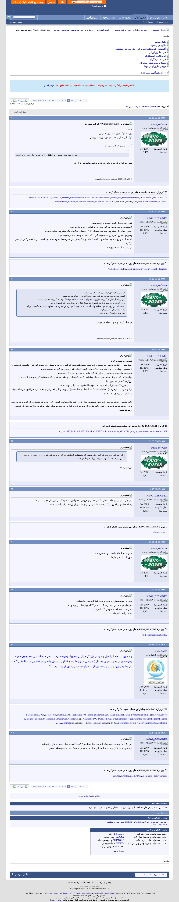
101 (44, 100)
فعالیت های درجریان (158, 17)
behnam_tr (106, 714)
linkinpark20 (146, 197)
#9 (12, 644)
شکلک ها (120, 837)
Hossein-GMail (54, 718)
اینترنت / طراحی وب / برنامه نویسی (130, 30)
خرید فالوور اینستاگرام (155, 56)
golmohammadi (77, 197)
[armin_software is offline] (154, 139)
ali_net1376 (64, 431)
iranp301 (66, 718)
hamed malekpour (101, 197)
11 (53, 100)
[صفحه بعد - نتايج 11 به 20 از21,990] (24, 100)
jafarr (73, 718)
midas (116, 431)
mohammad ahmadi (85, 201)
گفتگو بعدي (84, 796)
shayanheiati (152, 201)
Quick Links (148, 22)
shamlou (163, 634)
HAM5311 (101, 431)
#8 (12, 589)
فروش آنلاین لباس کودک (154, 66)
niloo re (156, 532)
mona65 (102, 722)
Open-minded (123, 722)
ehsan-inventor (131, 714)
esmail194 (56, 197)
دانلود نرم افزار (108, 17)
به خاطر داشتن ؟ (98, 6)
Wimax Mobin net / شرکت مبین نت (143, 106)
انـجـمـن (156, 30)
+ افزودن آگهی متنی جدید (153, 72)
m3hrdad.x (115, 718)
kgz (119, 197)
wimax (138, 821)
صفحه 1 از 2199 (77, 100)
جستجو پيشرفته (16, 22)
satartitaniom (133, 268)
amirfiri (30, 197)
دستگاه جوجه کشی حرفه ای (152, 63)
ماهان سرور (160, 42)
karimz (114, 197)
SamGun (142, 201)
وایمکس (111, 821)
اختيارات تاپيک (20, 112)
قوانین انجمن (49, 85)
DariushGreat (118, 714)
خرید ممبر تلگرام (158, 59)
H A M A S (90, 431)
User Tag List (162, 813)
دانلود (25, 874)
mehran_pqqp (126, 718)
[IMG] (118, 840)
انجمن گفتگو (140, 17)
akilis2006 (39, 714)
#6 (12, 489)
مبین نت (59, 722)
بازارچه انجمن (125, 17)
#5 (12, 441)
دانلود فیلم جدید (158, 45)
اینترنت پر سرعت (151, 821)
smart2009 (162, 431)
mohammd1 (100, 201)
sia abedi (163, 201)
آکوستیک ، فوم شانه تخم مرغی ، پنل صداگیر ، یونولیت (140, 49)
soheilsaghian (160, 268)
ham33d (89, 197)
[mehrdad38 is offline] (155, 671)
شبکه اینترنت (103, 30)
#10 (12, 732)
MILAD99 (125, 431)
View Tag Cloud (159, 824)
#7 (12, 542)
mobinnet (129, 821)
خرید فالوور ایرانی (157, 52)
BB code (118, 834)
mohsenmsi (153, 634)
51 (49, 100)
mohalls (152, 718)
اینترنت (163, 821)
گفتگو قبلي (95, 796)
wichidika (162, 722)
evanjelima (144, 714)
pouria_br (134, 722)
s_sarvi (164, 532)
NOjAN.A (110, 201)
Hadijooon (31, 718)
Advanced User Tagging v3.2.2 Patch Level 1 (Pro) (71, 893)
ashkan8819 (79, 714)
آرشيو (18, 874)
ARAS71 (81, 431)
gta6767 (154, 714)
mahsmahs (62, 201)
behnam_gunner (93, 714)
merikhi (71, 201)
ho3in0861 (41, 718)
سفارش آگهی (92, 17)
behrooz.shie (120, 268)
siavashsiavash (147, 268)
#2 (12, 211)
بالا (13, 874)
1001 (34, 100)
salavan (143, 722)
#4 (12, 349)
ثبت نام (51, 2)
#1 (12, 118)
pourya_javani (137, 431)
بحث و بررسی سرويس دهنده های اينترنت (73, 30)
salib (135, 201)
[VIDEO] (120, 843)
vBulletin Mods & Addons (103, 893)
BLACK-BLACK (43, 197)
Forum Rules (118, 851)
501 (39, 100)
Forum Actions (162, 22)
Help (62, 2)
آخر (17, 100)
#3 (12, 278)
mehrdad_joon (141, 718)
